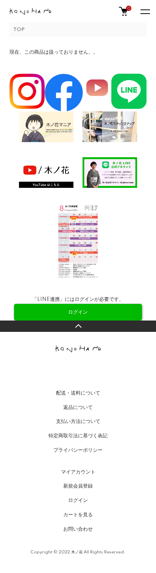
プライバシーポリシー (78, 450)
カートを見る (78, 514)
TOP (19, 29)
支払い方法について (78, 421)
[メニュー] (144, 11)
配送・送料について (78, 393)
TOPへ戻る (78, 326)
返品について (78, 407)
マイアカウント (78, 472)
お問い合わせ (78, 529)
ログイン (78, 500)
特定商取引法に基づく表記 (78, 435)
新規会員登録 (78, 486)
